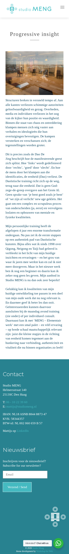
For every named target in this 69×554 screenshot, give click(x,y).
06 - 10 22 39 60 (16, 402)
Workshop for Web (44, 551)
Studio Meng (38, 548)
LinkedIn (23, 431)
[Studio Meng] (31, 9)
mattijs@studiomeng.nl (21, 406)
